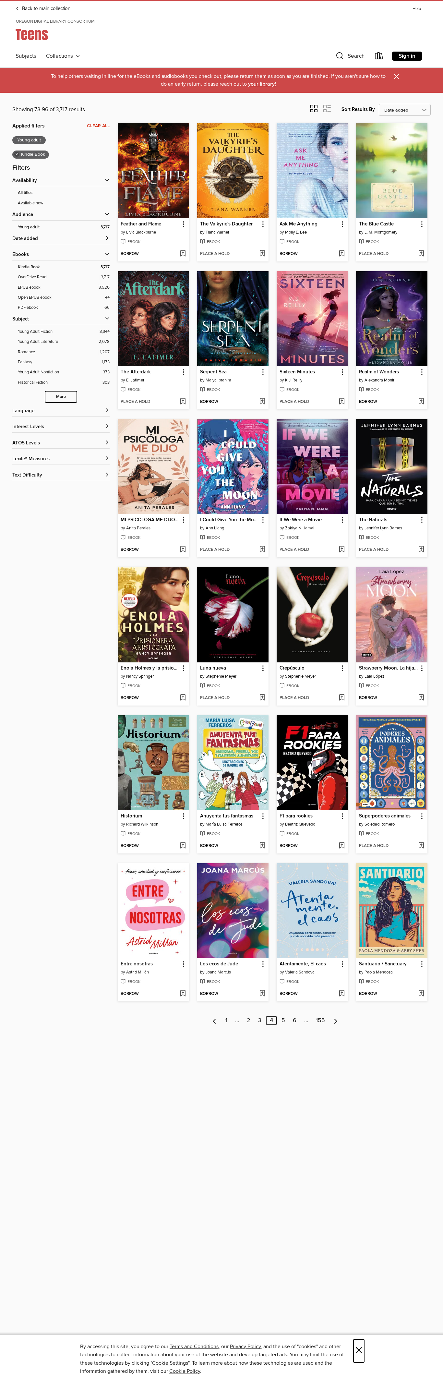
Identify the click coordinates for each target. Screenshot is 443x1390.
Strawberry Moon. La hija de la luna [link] (388, 668)
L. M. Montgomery (381, 232)
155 (320, 1020)
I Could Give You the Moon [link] (229, 520)
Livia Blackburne (141, 232)
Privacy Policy (245, 1346)
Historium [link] (131, 816)
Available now (30, 203)
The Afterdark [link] (136, 372)
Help (417, 8)
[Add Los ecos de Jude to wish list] (262, 994)
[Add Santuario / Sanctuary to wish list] (421, 994)
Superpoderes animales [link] (385, 816)
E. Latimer (135, 380)
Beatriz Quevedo (300, 824)
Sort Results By (358, 109)
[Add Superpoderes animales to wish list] (421, 846)
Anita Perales (138, 528)
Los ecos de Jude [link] (219, 964)
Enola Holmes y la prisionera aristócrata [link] (150, 668)
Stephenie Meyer (221, 676)
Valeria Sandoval (300, 972)
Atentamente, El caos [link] (303, 964)
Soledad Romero (380, 824)
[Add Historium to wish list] (183, 846)
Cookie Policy (184, 1371)
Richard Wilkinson (142, 824)
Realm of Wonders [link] (379, 372)
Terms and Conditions (194, 1346)
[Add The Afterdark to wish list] (183, 402)
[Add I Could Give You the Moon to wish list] (262, 550)
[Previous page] (214, 1020)
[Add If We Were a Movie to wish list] (342, 550)
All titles (25, 193)
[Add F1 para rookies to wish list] (342, 846)
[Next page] (335, 1020)
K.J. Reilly (293, 380)
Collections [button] (61, 56)
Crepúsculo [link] (292, 668)
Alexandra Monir (379, 380)
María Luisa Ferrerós (224, 824)
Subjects (26, 56)
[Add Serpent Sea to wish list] (262, 402)
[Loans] (379, 57)
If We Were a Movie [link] (301, 520)
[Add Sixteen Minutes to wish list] (342, 402)
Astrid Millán (137, 972)
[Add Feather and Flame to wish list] (183, 254)
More (61, 397)
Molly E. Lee (296, 232)
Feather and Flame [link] (141, 224)
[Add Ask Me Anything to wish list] (342, 254)
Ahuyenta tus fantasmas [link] (226, 816)
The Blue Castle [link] (376, 224)
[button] (349, 57)
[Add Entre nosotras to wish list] (183, 994)
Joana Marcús (218, 972)
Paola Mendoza (379, 972)
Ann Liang (215, 528)
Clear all (98, 126)
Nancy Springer (140, 676)
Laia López (374, 676)
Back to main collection (45, 9)
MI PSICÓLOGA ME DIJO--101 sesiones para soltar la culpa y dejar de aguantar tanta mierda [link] (150, 520)
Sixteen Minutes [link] (297, 372)
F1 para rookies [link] (296, 816)
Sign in (407, 56)
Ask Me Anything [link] (298, 224)
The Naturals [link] (373, 520)
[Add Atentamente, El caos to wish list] (342, 994)
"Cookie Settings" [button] (169, 1363)
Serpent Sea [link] (213, 372)
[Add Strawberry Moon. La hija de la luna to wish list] (421, 698)
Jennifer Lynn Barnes (383, 528)
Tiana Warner (217, 232)
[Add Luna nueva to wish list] (262, 698)
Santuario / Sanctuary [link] (383, 964)
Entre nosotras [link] (137, 964)
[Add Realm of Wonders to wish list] (421, 402)
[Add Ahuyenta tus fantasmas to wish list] (262, 846)
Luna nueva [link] (213, 668)
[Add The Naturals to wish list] (421, 550)
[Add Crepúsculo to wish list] (342, 698)
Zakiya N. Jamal (299, 528)
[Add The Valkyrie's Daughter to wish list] (262, 254)
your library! (262, 84)
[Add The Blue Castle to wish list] (421, 254)
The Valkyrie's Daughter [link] (226, 224)
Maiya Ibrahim (218, 380)
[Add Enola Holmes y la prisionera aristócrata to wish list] (183, 698)
